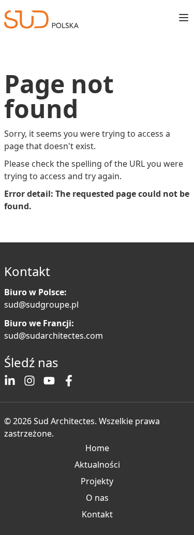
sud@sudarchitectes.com (53, 335)
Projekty (97, 481)
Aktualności (97, 464)
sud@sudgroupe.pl (41, 304)
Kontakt (97, 514)
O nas (97, 497)
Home (97, 448)
